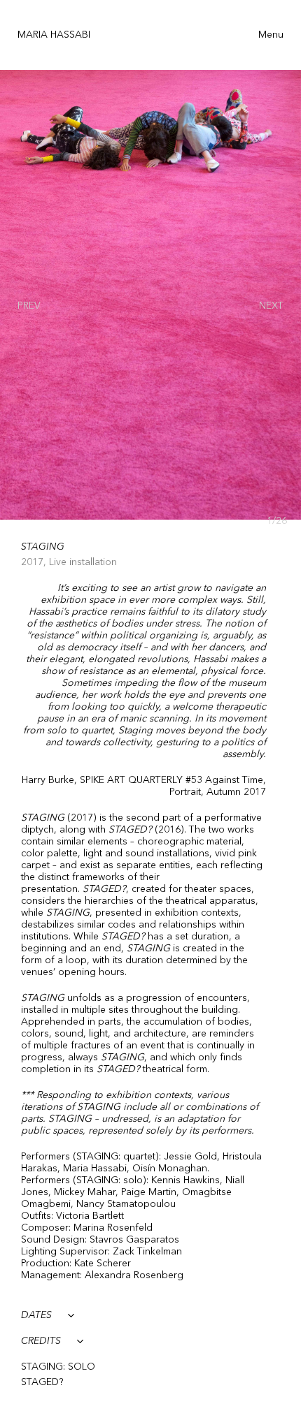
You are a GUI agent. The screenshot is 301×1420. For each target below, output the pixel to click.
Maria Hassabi (54, 35)
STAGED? (42, 1382)
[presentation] (29, 306)
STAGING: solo (58, 1367)
